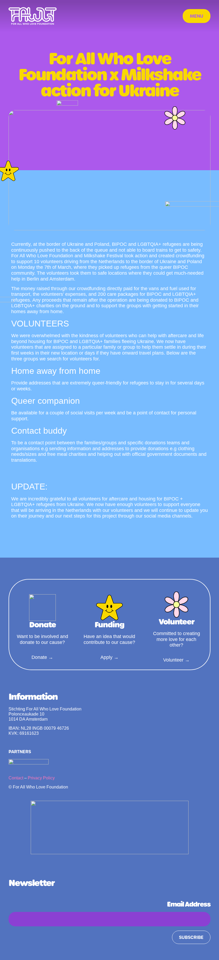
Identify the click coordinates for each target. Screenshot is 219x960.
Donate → (42, 657)
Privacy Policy (41, 778)
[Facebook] (116, 866)
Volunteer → (176, 660)
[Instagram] (102, 866)
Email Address (188, 904)
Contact (16, 778)
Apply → (109, 657)
